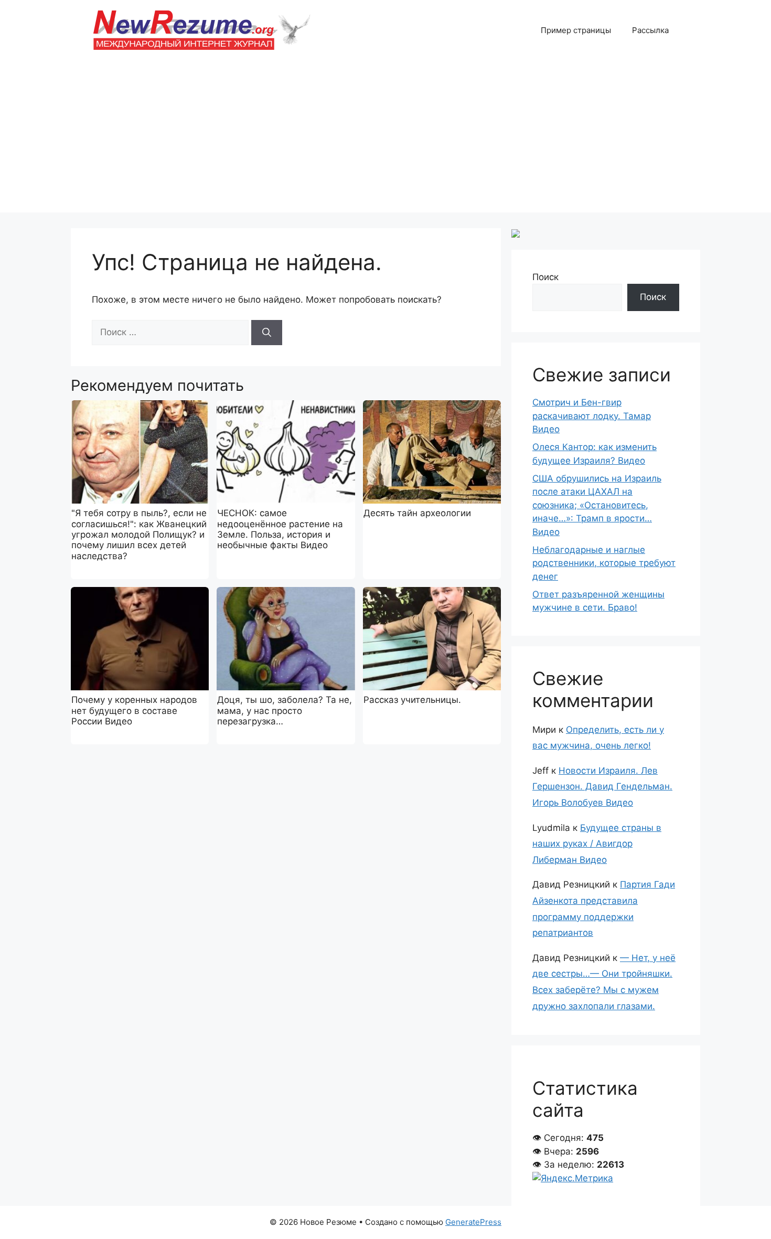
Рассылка (650, 30)
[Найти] (266, 332)
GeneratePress (473, 1222)
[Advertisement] (385, 139)
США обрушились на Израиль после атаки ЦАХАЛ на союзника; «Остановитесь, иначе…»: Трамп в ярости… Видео (596, 505)
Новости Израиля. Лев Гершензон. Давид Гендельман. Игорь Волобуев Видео (602, 786)
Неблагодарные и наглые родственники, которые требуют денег (604, 563)
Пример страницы (576, 30)
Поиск (545, 277)
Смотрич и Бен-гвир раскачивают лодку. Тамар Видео (591, 415)
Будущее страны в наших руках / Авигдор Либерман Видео (596, 844)
